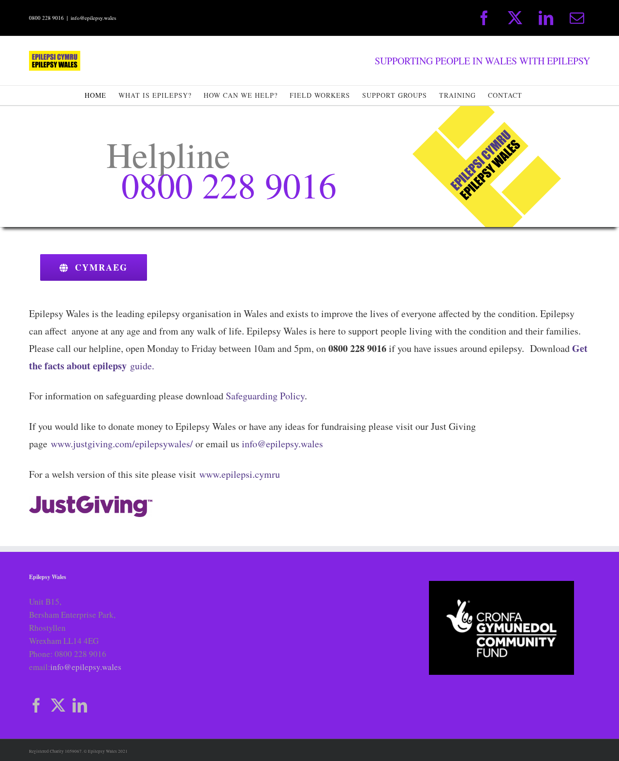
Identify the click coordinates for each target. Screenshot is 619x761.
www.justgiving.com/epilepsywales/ (122, 443)
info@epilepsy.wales (93, 17)
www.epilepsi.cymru (239, 474)
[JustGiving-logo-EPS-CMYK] (90, 499)
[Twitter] (58, 705)
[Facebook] (36, 705)
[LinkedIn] (80, 705)
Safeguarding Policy (265, 395)
